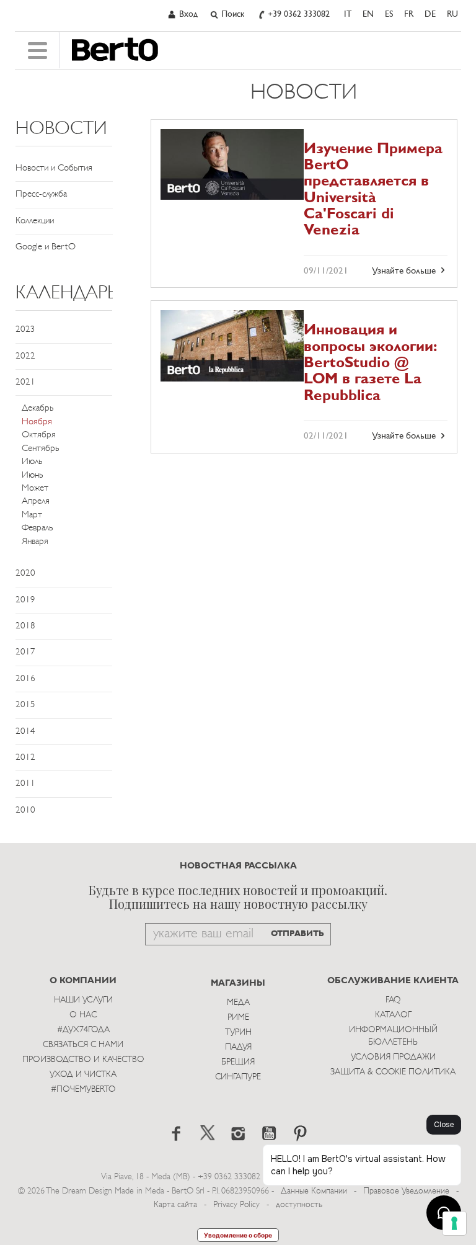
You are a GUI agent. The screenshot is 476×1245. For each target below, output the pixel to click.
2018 (25, 626)
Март (32, 515)
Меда (238, 1002)
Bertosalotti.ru (115, 49)
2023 (25, 329)
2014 (25, 731)
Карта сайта (175, 1205)
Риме (238, 1017)
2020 (25, 573)
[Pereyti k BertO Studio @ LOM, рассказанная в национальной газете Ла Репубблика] (232, 346)
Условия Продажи (393, 1057)
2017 (25, 652)
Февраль (37, 528)
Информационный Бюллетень (393, 1036)
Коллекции (34, 221)
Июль (32, 461)
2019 (25, 600)
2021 (25, 382)
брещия (238, 1062)
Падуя (238, 1047)
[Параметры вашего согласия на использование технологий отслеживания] (454, 1223)
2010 (25, 810)
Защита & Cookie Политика (393, 1072)
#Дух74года (83, 1030)
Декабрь (37, 408)
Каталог (393, 1015)
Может (35, 488)
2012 (25, 757)
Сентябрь (40, 448)
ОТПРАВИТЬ (297, 934)
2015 (25, 705)
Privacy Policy (236, 1205)
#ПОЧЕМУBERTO (83, 1089)
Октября (39, 435)
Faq (393, 1000)
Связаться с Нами (83, 1045)
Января (35, 542)
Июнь (32, 475)
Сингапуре (238, 1077)
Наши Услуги (83, 1000)
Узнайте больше (405, 271)
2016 (25, 679)
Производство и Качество (83, 1059)
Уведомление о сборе (238, 1235)
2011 (25, 783)
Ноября (37, 422)
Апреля (36, 501)
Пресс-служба (41, 194)
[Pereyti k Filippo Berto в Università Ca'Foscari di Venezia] (232, 164)
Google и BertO (45, 247)
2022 (25, 356)
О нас (83, 1015)
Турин (238, 1032)
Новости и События (53, 168)
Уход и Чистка (83, 1074)
